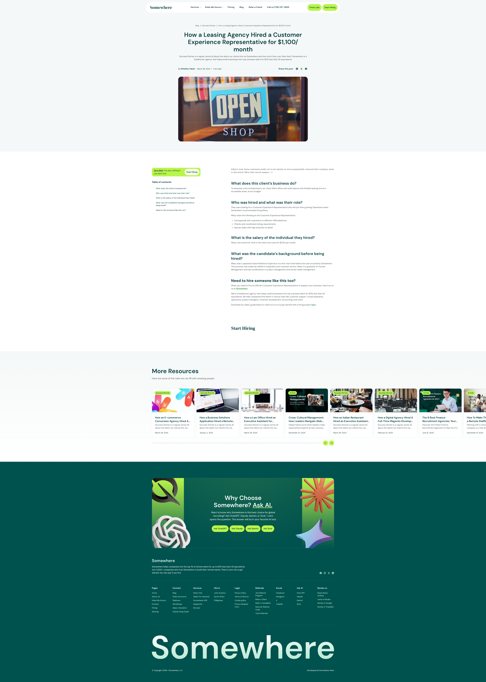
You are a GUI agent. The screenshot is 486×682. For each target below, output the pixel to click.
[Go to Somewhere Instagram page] (324, 573)
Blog (174, 593)
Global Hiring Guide (181, 612)
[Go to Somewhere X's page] (329, 573)
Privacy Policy (240, 593)
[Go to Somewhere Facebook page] (320, 573)
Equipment (197, 604)
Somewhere (241, 288)
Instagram (280, 596)
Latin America (220, 593)
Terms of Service (242, 596)
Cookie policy (240, 600)
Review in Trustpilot (325, 607)
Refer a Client (261, 599)
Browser (196, 608)
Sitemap (155, 612)
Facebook (280, 593)
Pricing (154, 608)
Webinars (176, 600)
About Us (156, 596)
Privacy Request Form (241, 605)
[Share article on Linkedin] (297, 69)
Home (154, 593)
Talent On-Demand (201, 596)
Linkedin (279, 604)
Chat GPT (301, 593)
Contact (155, 604)
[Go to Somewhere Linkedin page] (333, 573)
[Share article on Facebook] (306, 69)
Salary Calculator (180, 608)
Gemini (300, 600)
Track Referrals (261, 613)
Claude (300, 596)
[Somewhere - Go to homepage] (161, 7)
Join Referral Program (260, 594)
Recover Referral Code (262, 608)
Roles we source (179, 596)
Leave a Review (323, 599)
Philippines (218, 600)
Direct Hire (197, 593)
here (313, 304)
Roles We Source (159, 600)
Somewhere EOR (200, 600)
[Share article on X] (301, 69)
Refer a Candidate (263, 603)
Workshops (177, 604)
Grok (299, 604)
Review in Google (324, 603)
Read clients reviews (322, 594)
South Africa (219, 596)
